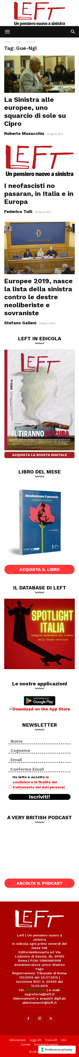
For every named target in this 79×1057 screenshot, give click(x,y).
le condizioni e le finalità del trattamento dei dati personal (39, 782)
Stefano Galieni (20, 322)
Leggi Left (35, 1040)
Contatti (25, 1044)
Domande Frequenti (46, 1044)
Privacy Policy (39, 1011)
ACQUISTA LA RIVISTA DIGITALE (39, 455)
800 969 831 (35, 990)
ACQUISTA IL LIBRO (39, 569)
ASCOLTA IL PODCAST (40, 883)
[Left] (39, 13)
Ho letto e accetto (39, 782)
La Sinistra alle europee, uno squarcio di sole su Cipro (35, 112)
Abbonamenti (17, 1040)
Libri (63, 1040)
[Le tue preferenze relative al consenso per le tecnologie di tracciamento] (57, 1050)
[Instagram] (39, 1018)
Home (8, 42)
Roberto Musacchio (24, 133)
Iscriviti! (39, 797)
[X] (51, 1018)
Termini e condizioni (39, 1007)
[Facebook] (28, 1018)
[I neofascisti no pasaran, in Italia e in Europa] (39, 161)
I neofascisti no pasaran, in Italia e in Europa (39, 194)
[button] (7, 31)
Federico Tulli (18, 211)
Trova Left (51, 1040)
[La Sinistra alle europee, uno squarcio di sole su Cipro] (39, 74)
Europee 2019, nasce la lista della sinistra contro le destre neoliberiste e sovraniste (38, 297)
